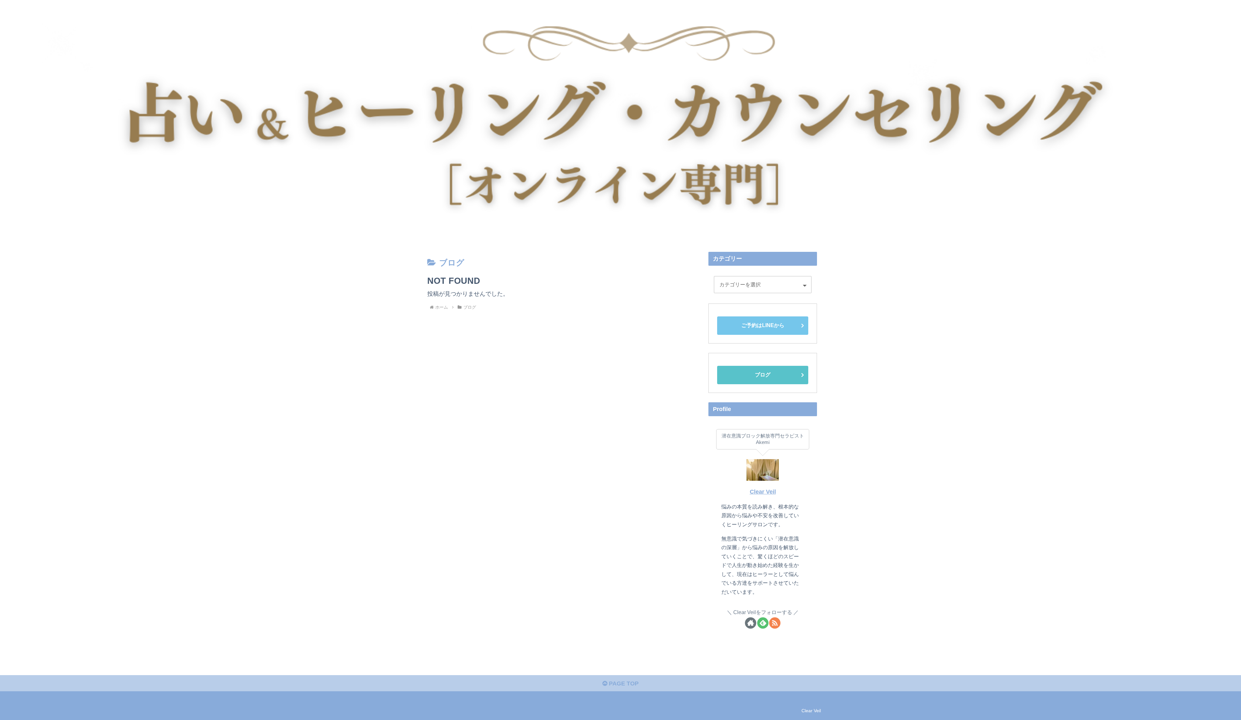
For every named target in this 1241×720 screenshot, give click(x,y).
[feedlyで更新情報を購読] (763, 623)
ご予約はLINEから (762, 325)
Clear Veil (763, 492)
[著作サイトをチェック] (750, 623)
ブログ (762, 374)
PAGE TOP (623, 683)
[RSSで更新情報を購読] (774, 623)
